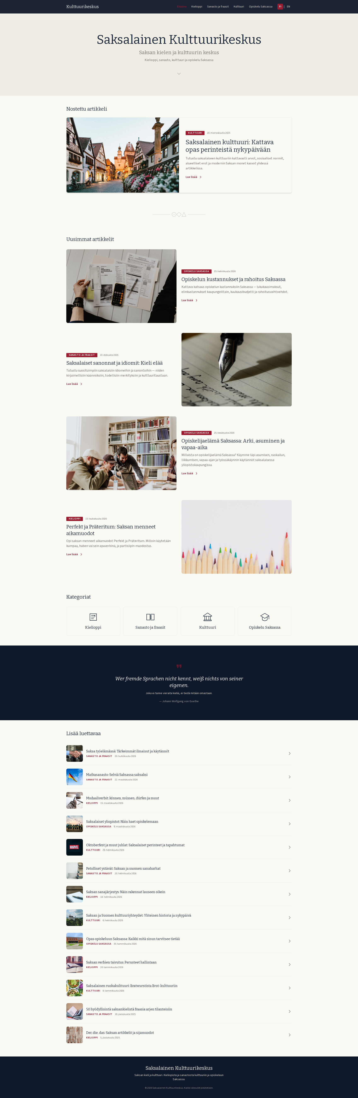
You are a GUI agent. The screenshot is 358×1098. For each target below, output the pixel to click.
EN (288, 7)
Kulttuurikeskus (82, 6)
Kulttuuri (239, 7)
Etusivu (181, 7)
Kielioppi (196, 7)
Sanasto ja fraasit (218, 7)
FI (280, 7)
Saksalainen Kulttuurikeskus (179, 1068)
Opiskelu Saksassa (260, 7)
